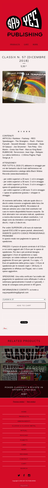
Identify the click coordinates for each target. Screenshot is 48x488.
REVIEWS (24, 454)
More (35, 44)
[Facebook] (24, 475)
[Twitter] (19, 475)
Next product (31, 402)
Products (15, 44)
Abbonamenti (24, 421)
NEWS (24, 449)
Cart (26, 44)
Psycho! (24, 435)
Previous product (18, 402)
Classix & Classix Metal (24, 426)
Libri (24, 445)
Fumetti (24, 440)
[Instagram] (29, 475)
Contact (24, 459)
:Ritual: (24, 430)
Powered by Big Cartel (24, 485)
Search (24, 468)
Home (24, 412)
